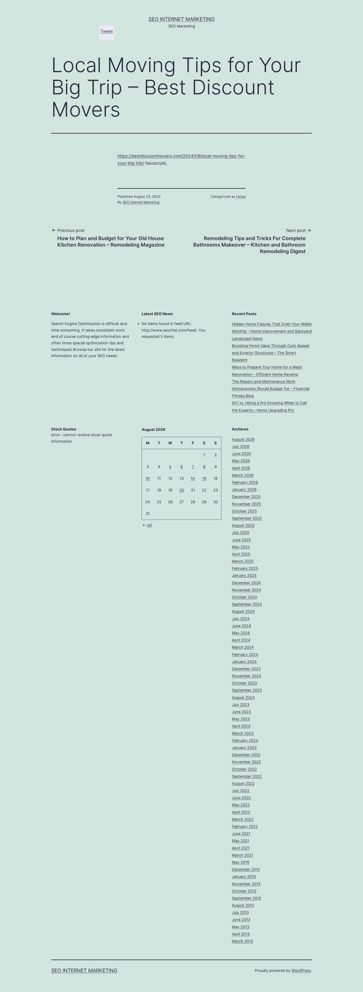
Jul (149, 525)
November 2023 (246, 676)
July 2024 (241, 618)
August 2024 (243, 611)
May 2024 (241, 633)
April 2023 (241, 726)
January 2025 (244, 575)
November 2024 (246, 590)
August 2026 (243, 439)
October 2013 (244, 891)
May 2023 (241, 719)
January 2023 (244, 747)
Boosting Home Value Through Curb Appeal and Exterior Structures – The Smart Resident (270, 352)
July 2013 (240, 912)
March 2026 (243, 475)
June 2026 (241, 453)
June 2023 (241, 712)
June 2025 (241, 540)
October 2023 (244, 683)
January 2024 (244, 661)
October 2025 (244, 511)
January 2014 (244, 876)
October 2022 (244, 769)
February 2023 (245, 740)
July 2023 (240, 704)
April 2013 (241, 934)
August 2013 (243, 905)
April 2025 (241, 554)
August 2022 (243, 783)
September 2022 (247, 776)
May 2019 (240, 862)
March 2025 (243, 561)
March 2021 (242, 855)
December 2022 (246, 755)
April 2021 (241, 848)
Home (241, 196)
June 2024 (241, 626)
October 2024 (244, 597)
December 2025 (246, 496)
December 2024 (246, 583)
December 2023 (246, 669)
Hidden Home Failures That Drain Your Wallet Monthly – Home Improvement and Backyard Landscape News (272, 331)
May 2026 (241, 461)
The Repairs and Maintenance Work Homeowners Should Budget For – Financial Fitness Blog (270, 388)
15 (204, 478)
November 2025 (246, 504)
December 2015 (246, 869)
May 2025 (241, 547)
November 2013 (246, 884)
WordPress (301, 970)
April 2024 (241, 640)
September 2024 (247, 604)
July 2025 (240, 532)
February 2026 (245, 482)
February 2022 (245, 826)
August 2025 (243, 525)
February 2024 (245, 654)
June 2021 (241, 833)
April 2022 (241, 812)
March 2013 (242, 941)
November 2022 (246, 762)
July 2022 (240, 790)
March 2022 (243, 819)
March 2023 (243, 733)
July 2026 (240, 446)
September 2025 (247, 518)
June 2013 (241, 919)
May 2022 (241, 805)
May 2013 (240, 927)
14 (193, 478)
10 (148, 478)
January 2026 (244, 489)
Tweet (106, 31)
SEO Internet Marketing (182, 19)
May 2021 (240, 841)
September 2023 (247, 690)
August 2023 (243, 697)
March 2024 (243, 647)
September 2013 (246, 898)
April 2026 (241, 468)
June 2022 (241, 798)
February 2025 (245, 568)
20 (181, 490)
